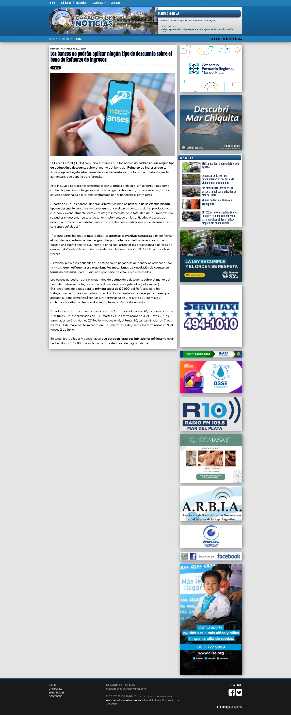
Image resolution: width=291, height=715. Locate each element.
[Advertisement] (35, 95)
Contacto (115, 2)
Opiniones (65, 2)
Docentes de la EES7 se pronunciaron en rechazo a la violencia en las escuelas (218, 179)
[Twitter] (239, 694)
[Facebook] (232, 694)
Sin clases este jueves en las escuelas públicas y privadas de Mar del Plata (219, 191)
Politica (65, 38)
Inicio (52, 2)
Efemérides (82, 2)
